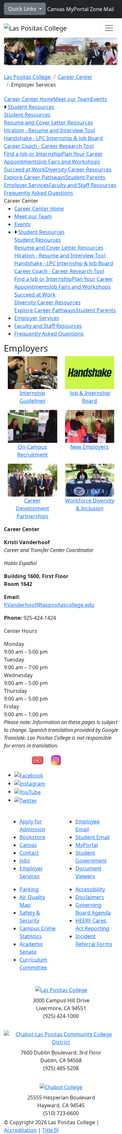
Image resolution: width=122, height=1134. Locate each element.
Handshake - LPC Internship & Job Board (53, 138)
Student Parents (85, 177)
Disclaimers (89, 897)
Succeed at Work (24, 169)
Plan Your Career (82, 153)
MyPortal (76, 9)
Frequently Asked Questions (38, 192)
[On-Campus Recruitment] (32, 425)
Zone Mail (101, 9)
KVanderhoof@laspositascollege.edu (49, 604)
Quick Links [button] (23, 8)
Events (99, 99)
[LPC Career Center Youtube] (37, 759)
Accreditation (20, 1130)
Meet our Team (72, 99)
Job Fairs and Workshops (69, 161)
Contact (29, 852)
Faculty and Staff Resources (82, 185)
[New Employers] (90, 425)
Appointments (21, 161)
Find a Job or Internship (32, 153)
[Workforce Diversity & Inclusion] (90, 479)
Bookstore (32, 837)
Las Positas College (27, 76)
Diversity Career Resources (78, 169)
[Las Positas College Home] (35, 28)
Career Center (75, 76)
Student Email (92, 837)
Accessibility (90, 889)
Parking (29, 889)
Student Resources (31, 106)
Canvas (55, 9)
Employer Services (26, 185)
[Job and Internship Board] (90, 372)
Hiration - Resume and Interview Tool (49, 130)
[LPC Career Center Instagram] (55, 759)
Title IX (50, 1130)
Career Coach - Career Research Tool (49, 146)
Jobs (25, 860)
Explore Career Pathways (34, 177)
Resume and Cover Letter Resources (48, 122)
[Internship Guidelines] (32, 372)
